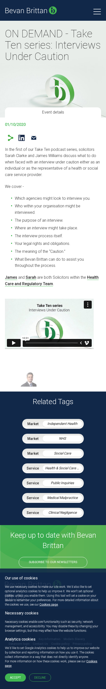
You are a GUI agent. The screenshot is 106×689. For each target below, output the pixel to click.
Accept (15, 677)
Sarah (31, 277)
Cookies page (48, 604)
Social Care (62, 453)
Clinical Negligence (62, 512)
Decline (40, 677)
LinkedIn (21, 138)
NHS (62, 438)
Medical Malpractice (62, 498)
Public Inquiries (62, 483)
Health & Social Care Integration (63, 468)
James (11, 277)
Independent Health (62, 424)
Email (34, 138)
